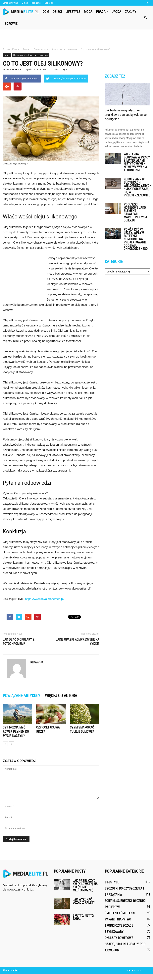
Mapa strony (134, 970)
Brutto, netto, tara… (83, 917)
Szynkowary (114, 932)
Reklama (36, 2)
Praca (101, 12)
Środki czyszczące (119, 925)
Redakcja (15, 69)
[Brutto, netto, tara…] (62, 919)
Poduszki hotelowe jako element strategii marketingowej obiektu (135, 212)
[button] (145, 17)
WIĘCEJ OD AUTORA (61, 695)
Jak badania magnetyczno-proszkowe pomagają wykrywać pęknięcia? (126, 114)
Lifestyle (73, 12)
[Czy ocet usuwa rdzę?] (51, 714)
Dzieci (57, 12)
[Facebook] (147, 3)
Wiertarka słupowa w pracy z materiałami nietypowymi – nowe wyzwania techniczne (137, 162)
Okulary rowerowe (119, 938)
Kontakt (48, 2)
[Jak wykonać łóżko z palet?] (62, 903)
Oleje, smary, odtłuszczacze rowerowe (30, 55)
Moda (88, 12)
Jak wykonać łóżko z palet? (84, 900)
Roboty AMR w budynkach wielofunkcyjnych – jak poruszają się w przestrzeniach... (137, 187)
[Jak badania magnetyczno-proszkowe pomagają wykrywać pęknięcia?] (127, 94)
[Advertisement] (76, 38)
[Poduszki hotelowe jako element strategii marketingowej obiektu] (113, 208)
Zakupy (130, 12)
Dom (45, 12)
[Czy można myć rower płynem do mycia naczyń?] (17, 714)
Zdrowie (11, 24)
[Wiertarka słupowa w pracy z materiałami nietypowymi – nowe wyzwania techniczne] (113, 158)
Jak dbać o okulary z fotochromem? (18, 642)
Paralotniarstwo (118, 919)
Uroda (116, 12)
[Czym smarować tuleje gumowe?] (84, 714)
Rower (7, 55)
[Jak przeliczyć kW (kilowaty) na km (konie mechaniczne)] (62, 884)
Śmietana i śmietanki (120, 913)
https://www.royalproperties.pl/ (44, 599)
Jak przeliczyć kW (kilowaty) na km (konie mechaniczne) (85, 885)
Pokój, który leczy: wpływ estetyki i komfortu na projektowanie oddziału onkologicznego (136, 239)
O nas (25, 2)
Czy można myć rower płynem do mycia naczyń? (16, 731)
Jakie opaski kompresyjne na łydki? (77, 642)
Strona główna (10, 2)
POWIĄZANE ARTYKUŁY (21, 695)
